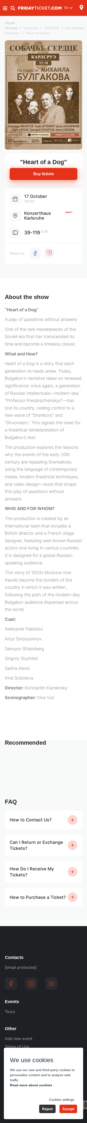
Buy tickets (43, 174)
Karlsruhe (30, 28)
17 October (35, 196)
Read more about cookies (31, 1085)
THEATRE (51, 28)
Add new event (18, 1038)
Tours (10, 1011)
